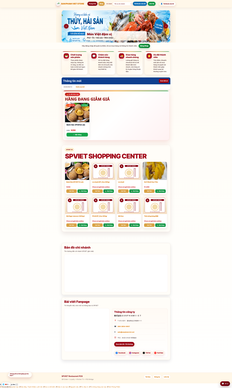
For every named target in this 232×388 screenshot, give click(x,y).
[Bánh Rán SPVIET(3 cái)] (77, 171)
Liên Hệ (151, 4)
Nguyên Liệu (73, 387)
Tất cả (3, 387)
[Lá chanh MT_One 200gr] (103, 171)
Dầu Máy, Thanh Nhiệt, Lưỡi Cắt (30, 387)
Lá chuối (121, 182)
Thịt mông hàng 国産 (151, 216)
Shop (101, 4)
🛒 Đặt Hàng (77, 134)
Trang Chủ (92, 4)
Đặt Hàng (84, 191)
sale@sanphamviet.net (126, 332)
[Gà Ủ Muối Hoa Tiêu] (155, 171)
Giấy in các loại (61, 387)
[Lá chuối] (129, 171)
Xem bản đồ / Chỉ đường (124, 344)
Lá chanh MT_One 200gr (101, 182)
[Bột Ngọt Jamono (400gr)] (77, 205)
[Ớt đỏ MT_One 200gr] (103, 205)
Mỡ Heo (121, 216)
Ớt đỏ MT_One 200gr (99, 216)
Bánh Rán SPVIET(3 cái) (76, 125)
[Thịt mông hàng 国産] (155, 205)
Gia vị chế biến (49, 387)
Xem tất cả (164, 81)
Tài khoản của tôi (140, 4)
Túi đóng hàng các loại (97, 387)
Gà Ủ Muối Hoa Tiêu (151, 182)
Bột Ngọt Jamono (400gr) (75, 216)
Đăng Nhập (144, 46)
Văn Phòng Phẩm (113, 387)
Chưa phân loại (12, 387)
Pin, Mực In (83, 387)
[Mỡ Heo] (129, 205)
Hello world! (80, 87)
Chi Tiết (71, 191)
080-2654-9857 (124, 326)
